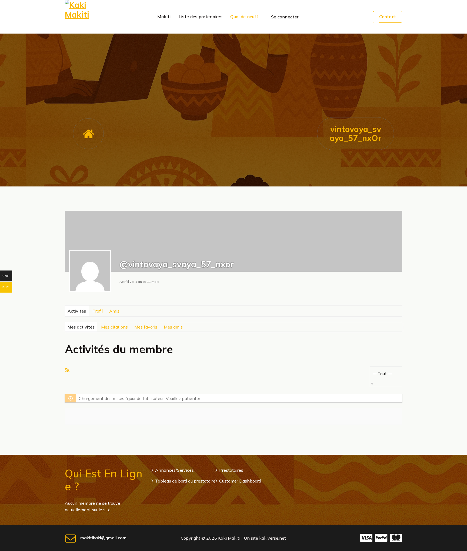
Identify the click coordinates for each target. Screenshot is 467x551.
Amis (114, 311)
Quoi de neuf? (244, 16)
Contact (387, 16)
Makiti (164, 16)
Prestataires (231, 470)
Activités (77, 311)
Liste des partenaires (200, 16)
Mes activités (81, 327)
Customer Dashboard (240, 481)
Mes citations (114, 327)
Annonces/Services (174, 470)
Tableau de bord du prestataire (185, 481)
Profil (97, 311)
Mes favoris (145, 327)
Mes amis (173, 327)
